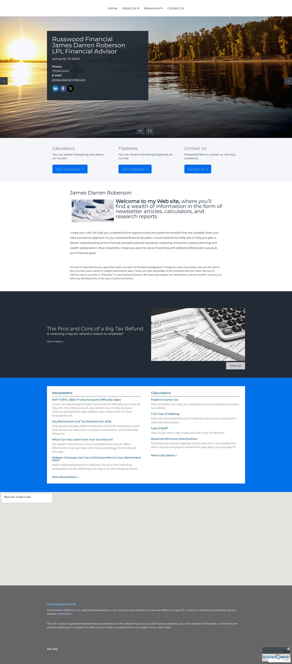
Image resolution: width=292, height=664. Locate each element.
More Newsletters (65, 477)
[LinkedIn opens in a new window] (55, 88)
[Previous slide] (4, 81)
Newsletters (62, 393)
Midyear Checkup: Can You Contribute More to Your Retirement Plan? (96, 459)
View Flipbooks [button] (133, 169)
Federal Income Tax (164, 399)
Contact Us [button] (196, 169)
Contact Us (175, 8)
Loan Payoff (159, 428)
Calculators (161, 393)
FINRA (61, 613)
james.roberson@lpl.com (69, 79)
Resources (152, 8)
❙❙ (150, 130)
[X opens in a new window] (70, 88)
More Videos (55, 341)
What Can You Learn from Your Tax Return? (82, 439)
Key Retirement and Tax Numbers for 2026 (81, 421)
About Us (130, 8)
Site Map (52, 648)
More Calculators (164, 455)
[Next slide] (288, 81)
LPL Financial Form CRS (61, 604)
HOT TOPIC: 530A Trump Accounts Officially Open (86, 399)
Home (112, 8)
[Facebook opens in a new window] (63, 88)
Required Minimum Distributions (174, 438)
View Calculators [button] (68, 169)
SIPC (68, 613)
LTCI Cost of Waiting (165, 413)
